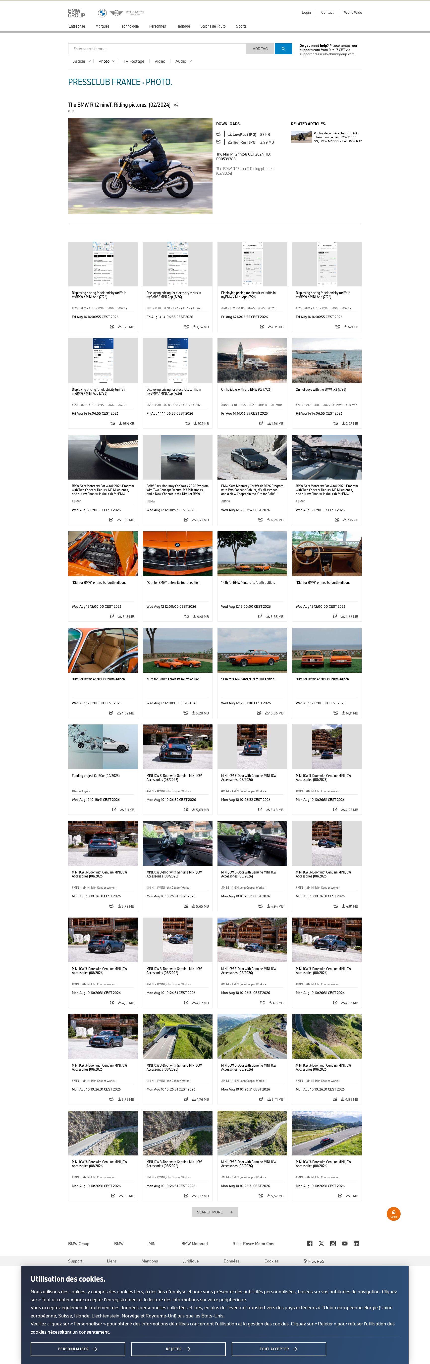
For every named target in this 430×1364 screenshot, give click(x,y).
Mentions (150, 1260)
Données (232, 1260)
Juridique (191, 1260)
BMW (119, 1243)
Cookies (272, 1260)
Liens (112, 1260)
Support (75, 1260)
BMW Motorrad (194, 1243)
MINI (153, 1243)
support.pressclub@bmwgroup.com (327, 54)
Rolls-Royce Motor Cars (253, 1243)
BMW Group (78, 1243)
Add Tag (260, 48)
